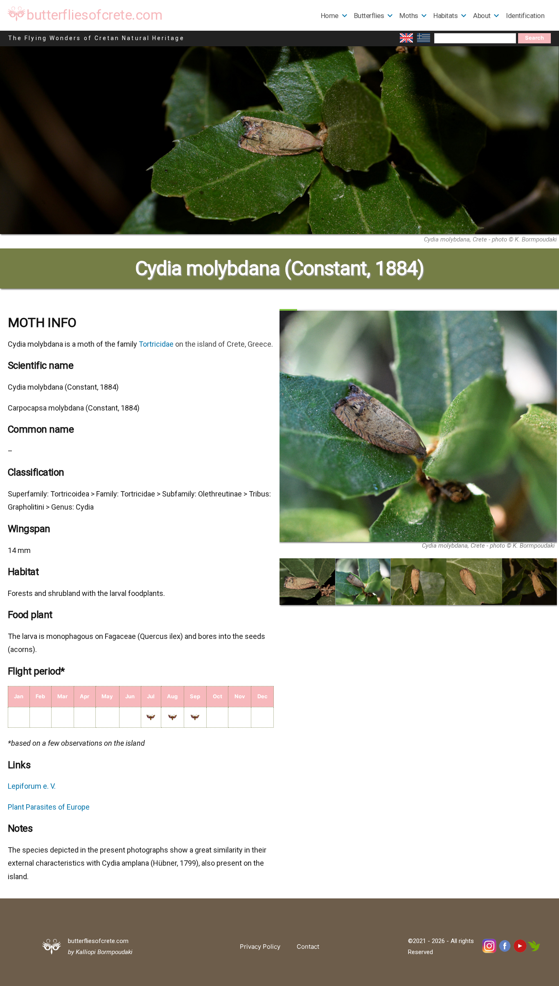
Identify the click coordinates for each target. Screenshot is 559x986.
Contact (308, 946)
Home (329, 15)
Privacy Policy (260, 946)
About (482, 15)
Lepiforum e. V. (32, 786)
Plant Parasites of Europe (49, 807)
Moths (408, 15)
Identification (525, 15)
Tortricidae (156, 344)
